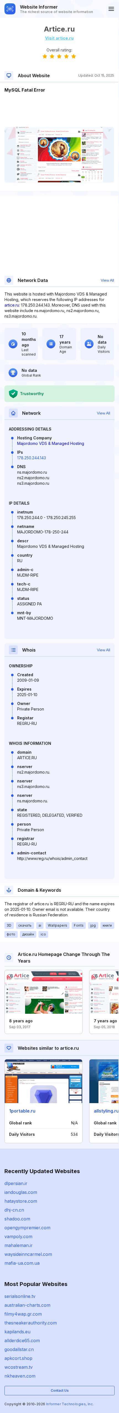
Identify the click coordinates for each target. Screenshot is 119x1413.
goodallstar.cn (19, 1349)
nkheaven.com (19, 1376)
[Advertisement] (59, 110)
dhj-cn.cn (14, 1210)
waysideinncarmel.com (28, 1254)
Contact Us (60, 1390)
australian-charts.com (27, 1305)
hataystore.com (20, 1201)
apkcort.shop (18, 1358)
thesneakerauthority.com (30, 1323)
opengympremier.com (27, 1227)
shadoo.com (17, 1219)
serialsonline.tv (19, 1296)
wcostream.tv (18, 1367)
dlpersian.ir (15, 1183)
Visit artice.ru (59, 38)
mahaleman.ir (18, 1245)
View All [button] (107, 280)
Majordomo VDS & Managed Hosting (50, 443)
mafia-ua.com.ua (22, 1263)
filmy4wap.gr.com (23, 1314)
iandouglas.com (20, 1192)
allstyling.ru (106, 1111)
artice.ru (11, 305)
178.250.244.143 (31, 457)
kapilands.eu (17, 1331)
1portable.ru (22, 1111)
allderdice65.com (22, 1340)
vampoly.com (18, 1236)
